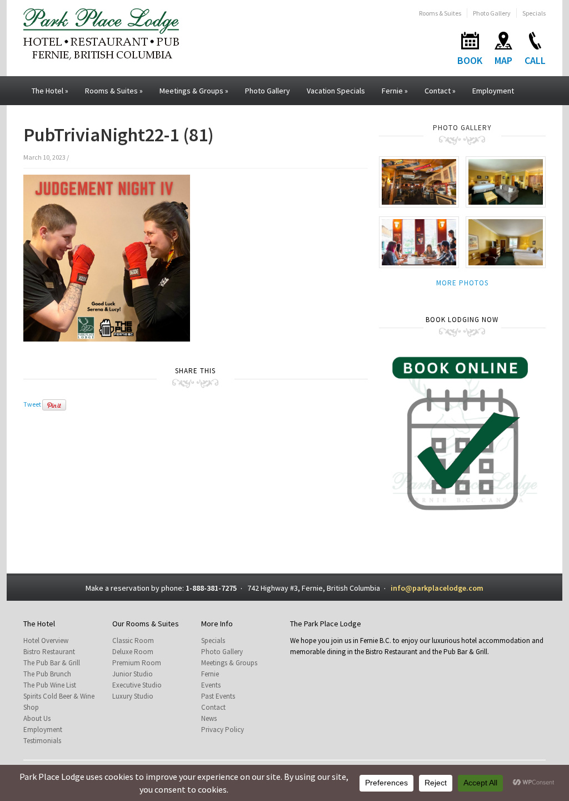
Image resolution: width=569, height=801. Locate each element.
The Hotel (50, 91)
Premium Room (136, 663)
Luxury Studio (132, 696)
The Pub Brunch (47, 674)
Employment (493, 91)
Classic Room (133, 640)
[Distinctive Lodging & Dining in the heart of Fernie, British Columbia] (101, 33)
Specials (534, 13)
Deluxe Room (132, 651)
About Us (37, 718)
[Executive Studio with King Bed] (505, 181)
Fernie (395, 91)
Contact (440, 91)
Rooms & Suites (440, 13)
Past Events (218, 696)
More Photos (462, 283)
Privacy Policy (222, 729)
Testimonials (42, 740)
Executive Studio (137, 685)
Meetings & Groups (193, 91)
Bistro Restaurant (49, 651)
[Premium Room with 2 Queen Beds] (505, 242)
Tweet (32, 404)
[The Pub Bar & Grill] (419, 181)
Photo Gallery (492, 13)
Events (211, 685)
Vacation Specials (336, 91)
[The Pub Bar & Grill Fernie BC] (419, 242)
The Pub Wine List (49, 685)
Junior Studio (132, 674)
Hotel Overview (45, 640)
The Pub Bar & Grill (51, 663)
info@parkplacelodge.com (437, 588)
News (209, 718)
